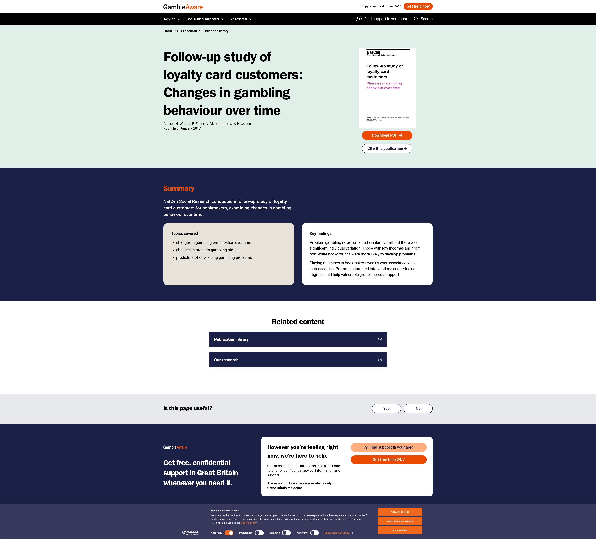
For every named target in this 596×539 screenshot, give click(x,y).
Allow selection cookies (400, 521)
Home (168, 31)
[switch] (259, 532)
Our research (187, 31)
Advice (169, 19)
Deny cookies (400, 530)
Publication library (215, 31)
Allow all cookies (400, 511)
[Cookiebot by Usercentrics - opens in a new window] (190, 533)
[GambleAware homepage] (183, 6)
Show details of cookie (337, 533)
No (418, 408)
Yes (386, 408)
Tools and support (202, 19)
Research (238, 19)
